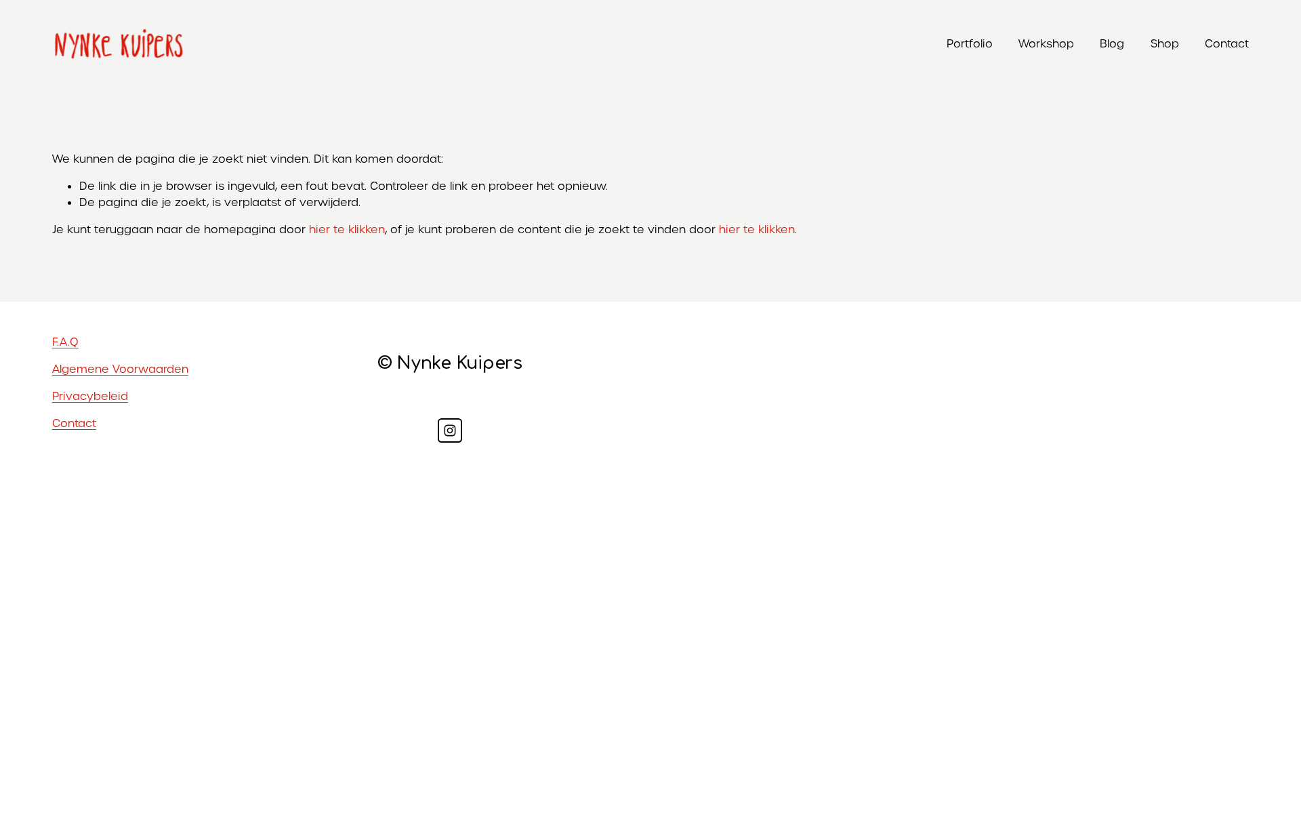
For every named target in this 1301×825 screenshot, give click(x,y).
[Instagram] (450, 430)
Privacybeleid (90, 396)
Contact (1227, 44)
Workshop (1046, 44)
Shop (1165, 44)
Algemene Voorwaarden (120, 369)
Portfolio (970, 44)
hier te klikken (347, 229)
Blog (1112, 44)
